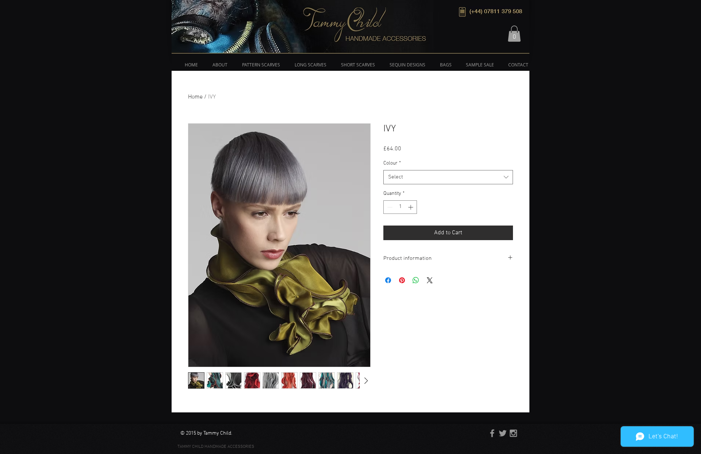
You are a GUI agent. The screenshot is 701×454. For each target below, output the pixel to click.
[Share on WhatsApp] (415, 280)
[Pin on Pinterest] (402, 280)
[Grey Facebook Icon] (492, 433)
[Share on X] (429, 280)
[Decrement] (389, 207)
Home (195, 97)
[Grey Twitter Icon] (503, 433)
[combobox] (448, 177)
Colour (392, 163)
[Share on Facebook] (388, 280)
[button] (514, 34)
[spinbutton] (400, 207)
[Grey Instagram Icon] (513, 433)
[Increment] (411, 207)
